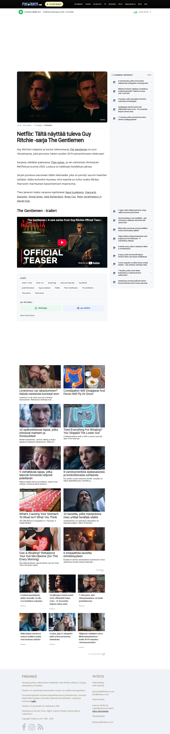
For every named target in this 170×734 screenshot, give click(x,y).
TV (105, 4)
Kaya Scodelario (74, 192)
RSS (145, 4)
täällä (33, 701)
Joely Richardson (53, 196)
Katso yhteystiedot (100, 711)
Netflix (57, 288)
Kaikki (149, 75)
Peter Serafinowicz (88, 196)
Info (140, 4)
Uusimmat (78, 4)
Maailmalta (130, 4)
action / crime (27, 283)
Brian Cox (70, 196)
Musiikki (112, 4)
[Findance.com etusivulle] (32, 4)
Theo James (57, 162)
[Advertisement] (132, 165)
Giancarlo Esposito (67, 283)
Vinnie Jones (36, 196)
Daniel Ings (23, 200)
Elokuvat (97, 4)
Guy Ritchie (83, 283)
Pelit (120, 4)
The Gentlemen (78, 149)
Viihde (88, 4)
